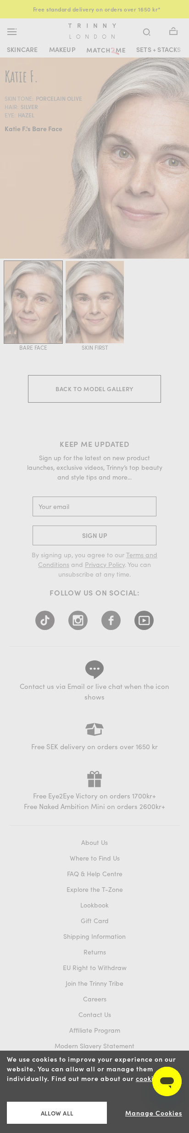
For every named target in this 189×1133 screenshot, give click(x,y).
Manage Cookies (153, 1113)
